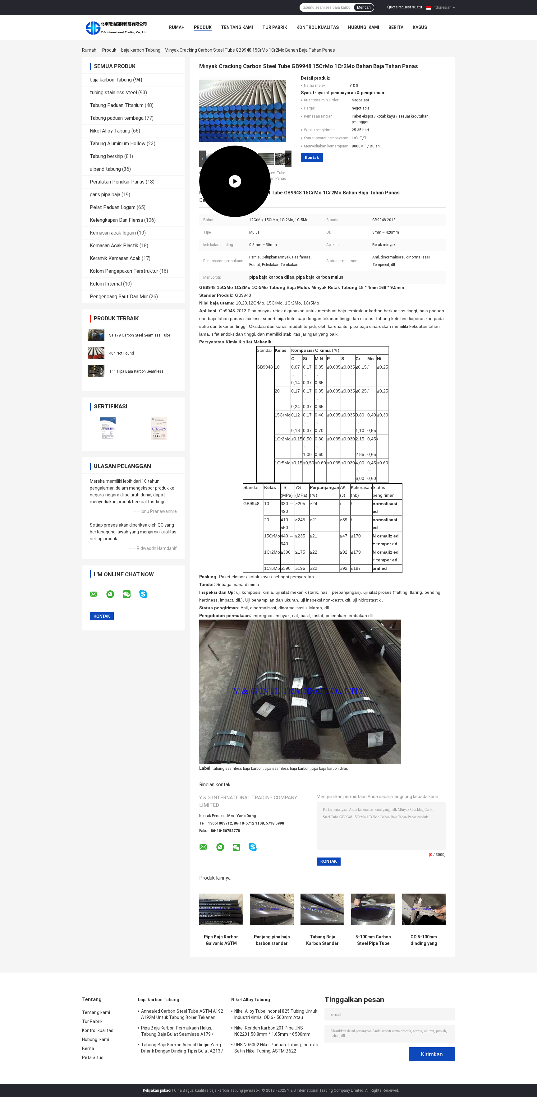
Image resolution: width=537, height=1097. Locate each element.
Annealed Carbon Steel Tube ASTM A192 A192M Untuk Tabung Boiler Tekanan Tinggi (182, 1015)
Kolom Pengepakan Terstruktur (124, 271)
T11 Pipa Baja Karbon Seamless (136, 371)
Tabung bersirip (106, 156)
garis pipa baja (105, 195)
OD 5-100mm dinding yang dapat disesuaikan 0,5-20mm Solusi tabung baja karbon (424, 940)
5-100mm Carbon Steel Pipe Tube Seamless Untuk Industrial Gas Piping (373, 940)
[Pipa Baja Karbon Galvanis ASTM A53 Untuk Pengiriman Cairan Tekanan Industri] (221, 909)
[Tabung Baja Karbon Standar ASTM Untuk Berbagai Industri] (322, 909)
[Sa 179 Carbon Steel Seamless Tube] (96, 335)
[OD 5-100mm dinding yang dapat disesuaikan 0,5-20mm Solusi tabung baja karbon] (424, 909)
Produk (203, 27)
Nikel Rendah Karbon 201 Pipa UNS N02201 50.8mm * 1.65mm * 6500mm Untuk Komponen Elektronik (272, 1032)
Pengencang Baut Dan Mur (119, 297)
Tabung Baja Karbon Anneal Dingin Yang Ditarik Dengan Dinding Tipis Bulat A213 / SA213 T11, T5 (182, 1048)
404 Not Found (121, 353)
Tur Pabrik (274, 27)
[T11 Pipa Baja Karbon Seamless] (96, 371)
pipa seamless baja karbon (287, 768)
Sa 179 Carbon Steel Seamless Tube (139, 335)
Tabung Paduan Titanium (117, 105)
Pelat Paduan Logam (112, 207)
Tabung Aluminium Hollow (117, 143)
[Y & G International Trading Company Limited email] (97, 594)
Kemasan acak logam (113, 233)
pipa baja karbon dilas (329, 768)
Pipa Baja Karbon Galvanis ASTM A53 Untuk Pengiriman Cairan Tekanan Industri (221, 940)
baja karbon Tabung (140, 50)
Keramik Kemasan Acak (115, 258)
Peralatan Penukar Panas (117, 182)
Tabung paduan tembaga (117, 118)
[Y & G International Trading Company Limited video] (235, 112)
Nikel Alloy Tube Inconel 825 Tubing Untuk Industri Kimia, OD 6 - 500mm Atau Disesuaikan (275, 1015)
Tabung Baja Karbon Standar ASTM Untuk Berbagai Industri (323, 940)
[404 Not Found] (96, 353)
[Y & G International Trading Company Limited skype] (147, 594)
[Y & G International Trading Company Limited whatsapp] (114, 594)
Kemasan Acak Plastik (114, 246)
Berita (395, 27)
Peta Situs (92, 1057)
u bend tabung (105, 169)
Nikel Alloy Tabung (110, 131)
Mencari (364, 7)
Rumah (177, 27)
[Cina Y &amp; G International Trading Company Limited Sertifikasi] (107, 428)
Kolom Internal (106, 284)
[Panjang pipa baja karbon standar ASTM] (272, 909)
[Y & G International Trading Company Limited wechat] (130, 594)
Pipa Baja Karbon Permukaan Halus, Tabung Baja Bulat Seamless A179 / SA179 (177, 1032)
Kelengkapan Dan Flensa (116, 220)
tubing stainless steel (113, 92)
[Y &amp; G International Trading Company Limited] (116, 27)
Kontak (312, 157)
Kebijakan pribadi (157, 1090)
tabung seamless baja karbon (238, 768)
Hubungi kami (363, 27)
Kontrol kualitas (317, 27)
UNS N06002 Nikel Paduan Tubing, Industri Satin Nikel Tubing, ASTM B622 (276, 1047)
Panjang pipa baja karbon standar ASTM (272, 940)
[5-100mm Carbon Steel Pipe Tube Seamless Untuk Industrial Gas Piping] (373, 909)
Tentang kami (237, 27)
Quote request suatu (404, 7)
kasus (420, 27)
